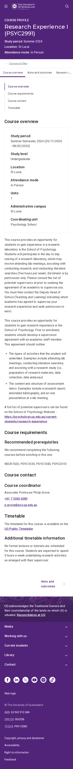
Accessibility (11, 745)
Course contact (17, 100)
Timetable (14, 107)
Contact (10, 664)
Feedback (10, 759)
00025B (19, 719)
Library (9, 655)
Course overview (13, 72)
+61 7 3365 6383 (16, 498)
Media (8, 626)
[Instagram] (43, 680)
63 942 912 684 (20, 712)
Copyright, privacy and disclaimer (24, 738)
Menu (6, 6)
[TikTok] (52, 680)
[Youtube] (34, 680)
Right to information (16, 752)
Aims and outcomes (40, 72)
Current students (16, 645)
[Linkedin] (16, 680)
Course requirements (21, 93)
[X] (25, 680)
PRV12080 (20, 726)
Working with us (15, 636)
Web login (10, 693)
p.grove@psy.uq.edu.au (20, 505)
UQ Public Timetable (18, 529)
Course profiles (18, 63)
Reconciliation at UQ (31, 615)
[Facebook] (7, 680)
